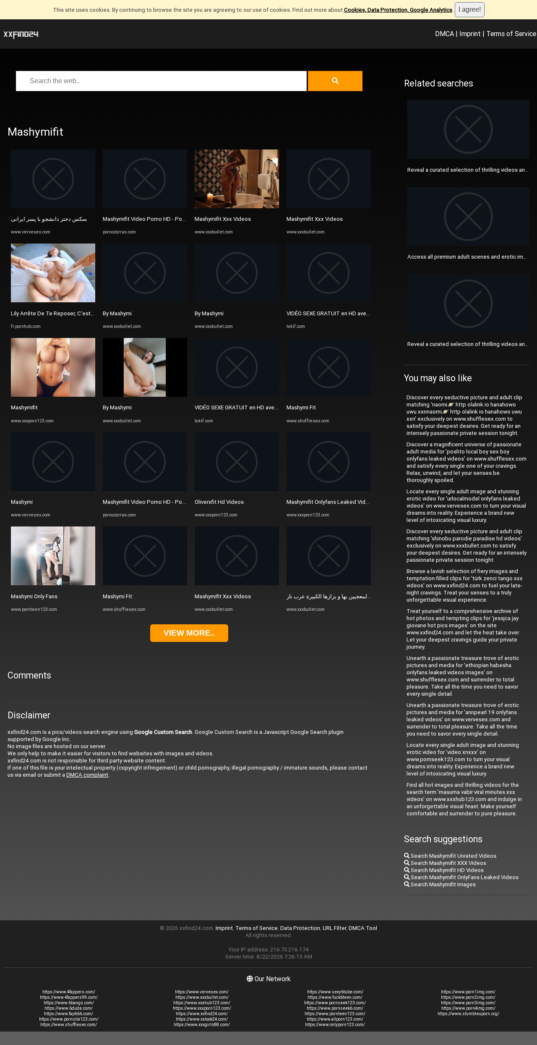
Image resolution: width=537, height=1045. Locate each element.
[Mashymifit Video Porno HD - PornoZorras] (145, 206)
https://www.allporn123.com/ (335, 1019)
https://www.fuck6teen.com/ (335, 997)
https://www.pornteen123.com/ (335, 1013)
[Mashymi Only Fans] (53, 583)
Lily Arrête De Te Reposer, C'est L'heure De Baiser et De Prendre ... (93, 313)
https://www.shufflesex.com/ (68, 1024)
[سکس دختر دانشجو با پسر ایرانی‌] (53, 206)
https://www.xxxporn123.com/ (202, 1008)
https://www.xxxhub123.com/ (201, 1003)
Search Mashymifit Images (442, 884)
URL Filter (334, 928)
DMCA (444, 33)
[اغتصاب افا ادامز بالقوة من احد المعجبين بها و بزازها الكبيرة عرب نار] (329, 583)
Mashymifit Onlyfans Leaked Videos (331, 501)
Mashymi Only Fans (34, 596)
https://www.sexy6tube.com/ (335, 992)
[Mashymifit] (53, 394)
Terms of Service (511, 33)
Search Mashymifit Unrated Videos (452, 855)
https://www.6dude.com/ (68, 1008)
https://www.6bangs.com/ (69, 1003)
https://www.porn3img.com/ (468, 1003)
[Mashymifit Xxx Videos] (237, 206)
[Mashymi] (53, 489)
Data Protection (300, 928)
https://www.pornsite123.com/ (69, 1019)
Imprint (470, 33)
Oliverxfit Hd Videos (219, 501)
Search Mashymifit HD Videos (446, 870)
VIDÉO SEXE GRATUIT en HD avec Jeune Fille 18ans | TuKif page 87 (278, 407)
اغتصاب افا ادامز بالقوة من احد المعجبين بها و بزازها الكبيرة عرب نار (364, 596)
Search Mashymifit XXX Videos (447, 863)
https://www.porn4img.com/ (468, 1008)
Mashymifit (24, 407)
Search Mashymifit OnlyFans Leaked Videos (464, 877)
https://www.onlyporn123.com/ (335, 1024)
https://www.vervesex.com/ (202, 992)
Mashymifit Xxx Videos (223, 219)
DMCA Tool (363, 928)
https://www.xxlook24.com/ (202, 1019)
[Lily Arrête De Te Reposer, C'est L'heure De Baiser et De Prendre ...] (53, 300)
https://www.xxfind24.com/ (202, 1013)
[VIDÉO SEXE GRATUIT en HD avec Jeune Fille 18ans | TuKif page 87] (237, 394)
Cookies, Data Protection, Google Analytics (398, 9)
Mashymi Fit (117, 596)
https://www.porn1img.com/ (468, 992)
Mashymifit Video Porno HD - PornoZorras (154, 219)
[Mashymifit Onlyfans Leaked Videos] (329, 489)
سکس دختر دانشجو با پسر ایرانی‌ (49, 219)
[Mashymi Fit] (145, 583)
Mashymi (22, 501)
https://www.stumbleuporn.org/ (468, 1013)
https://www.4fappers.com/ (68, 992)
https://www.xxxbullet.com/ (202, 997)
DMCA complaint (87, 774)
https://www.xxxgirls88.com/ (202, 1024)
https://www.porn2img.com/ (468, 997)
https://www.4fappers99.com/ (69, 997)
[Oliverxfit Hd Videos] (237, 489)
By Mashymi (117, 313)
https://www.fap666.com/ (68, 1013)
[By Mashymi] (145, 300)
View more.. (189, 633)
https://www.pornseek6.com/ (335, 1008)
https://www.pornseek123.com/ (335, 1003)
